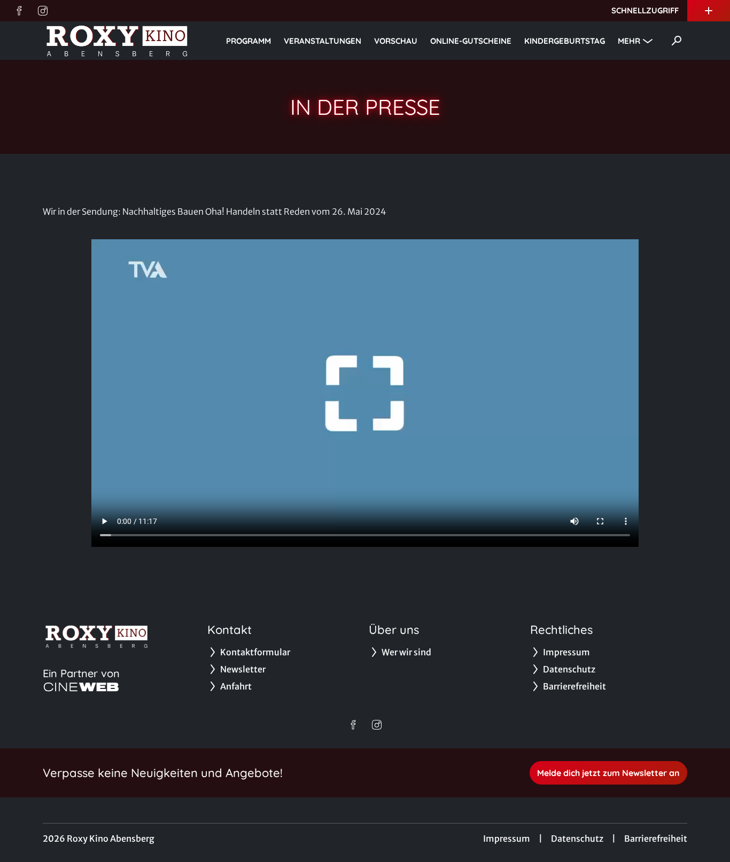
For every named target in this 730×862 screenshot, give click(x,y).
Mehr (629, 41)
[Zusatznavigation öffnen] (708, 10)
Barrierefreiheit (655, 838)
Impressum (506, 838)
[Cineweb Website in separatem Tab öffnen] (81, 687)
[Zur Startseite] (117, 40)
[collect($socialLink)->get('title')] (19, 10)
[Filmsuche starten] (676, 40)
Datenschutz (577, 838)
